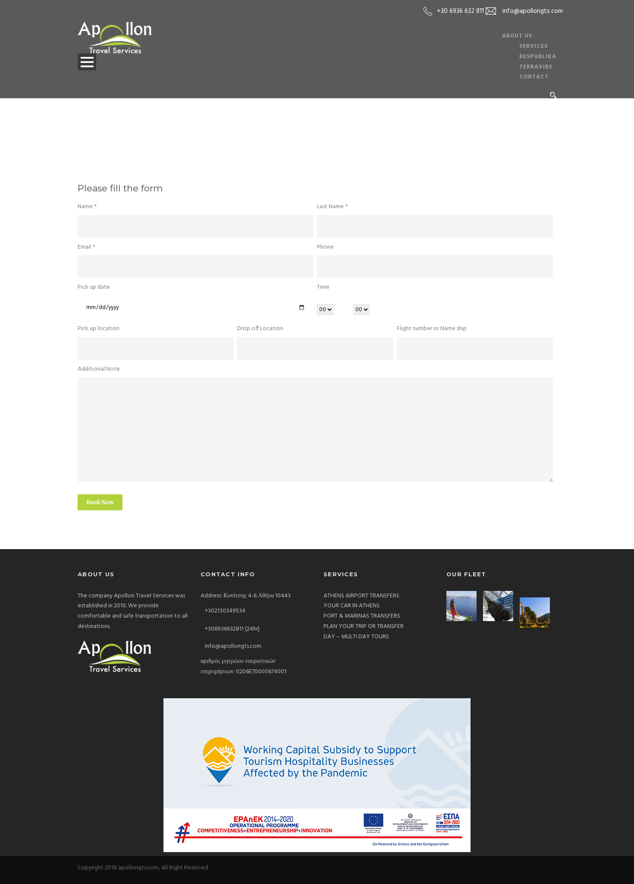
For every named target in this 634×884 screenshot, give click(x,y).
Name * (87, 207)
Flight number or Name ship (432, 329)
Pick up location (98, 329)
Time (323, 287)
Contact (534, 76)
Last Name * (332, 207)
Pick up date (94, 287)
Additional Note (99, 369)
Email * (86, 247)
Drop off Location (260, 329)
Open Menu (87, 61)
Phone (325, 247)
